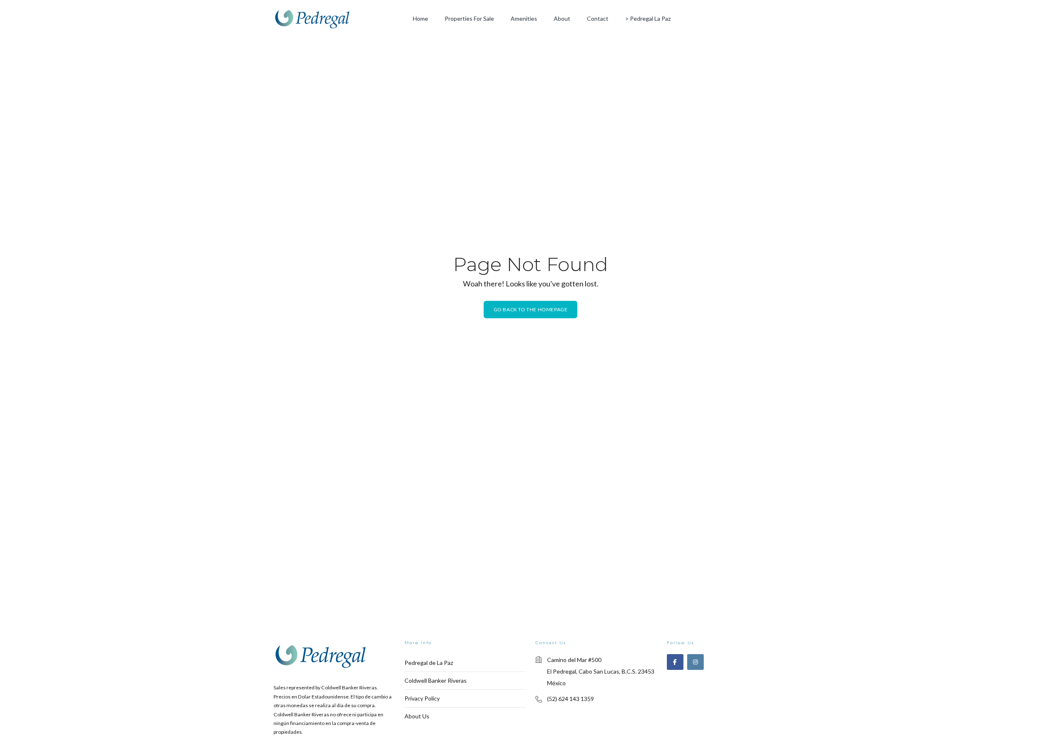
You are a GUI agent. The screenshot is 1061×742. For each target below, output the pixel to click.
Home (420, 18)
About (562, 18)
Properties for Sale (469, 18)
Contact (597, 18)
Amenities (524, 18)
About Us (417, 716)
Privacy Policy (422, 698)
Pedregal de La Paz (429, 662)
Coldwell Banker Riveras (436, 680)
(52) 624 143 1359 (570, 698)
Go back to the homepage (531, 309)
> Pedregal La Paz (648, 18)
